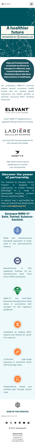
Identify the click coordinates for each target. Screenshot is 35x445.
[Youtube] (24, 423)
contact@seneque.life (16, 206)
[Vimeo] (28, 423)
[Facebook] (7, 423)
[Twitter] (15, 423)
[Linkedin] (20, 423)
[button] (31, 4)
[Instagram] (11, 423)
